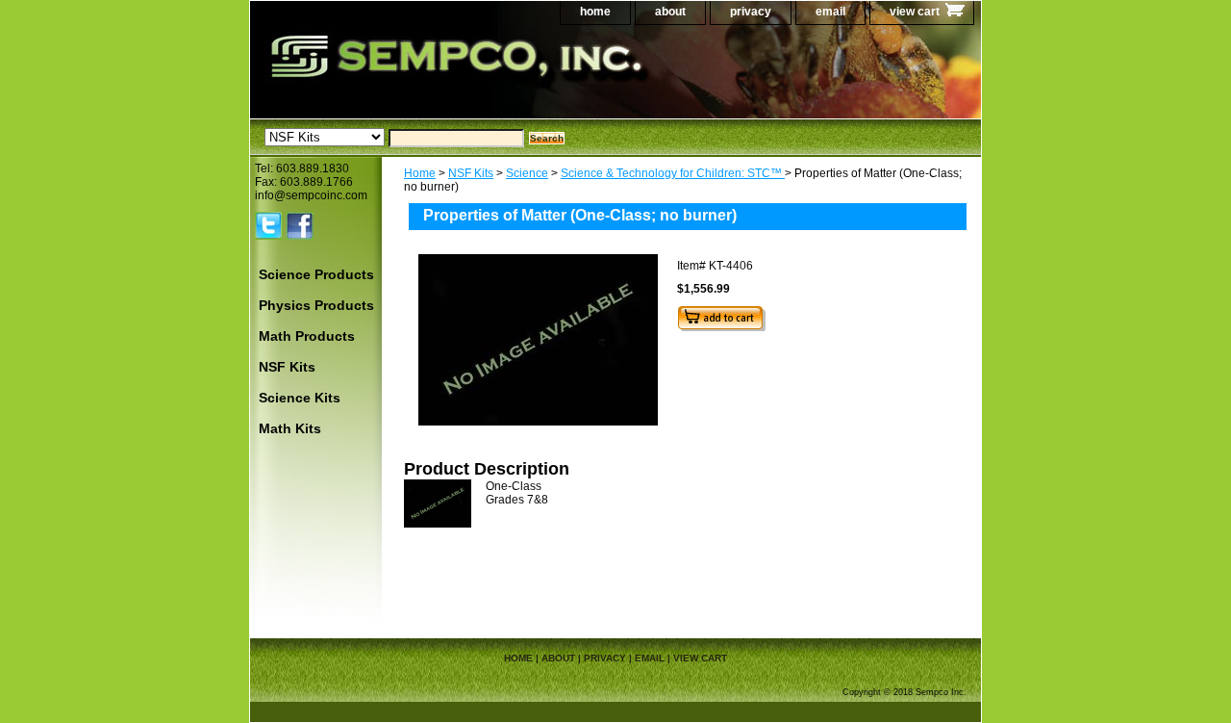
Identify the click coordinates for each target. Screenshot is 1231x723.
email (830, 11)
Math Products (307, 336)
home (595, 11)
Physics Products (316, 305)
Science (527, 173)
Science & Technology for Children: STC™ (673, 173)
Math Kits (290, 428)
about (670, 11)
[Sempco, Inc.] (490, 76)
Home (420, 173)
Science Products (316, 274)
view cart (915, 11)
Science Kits (299, 397)
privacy (750, 11)
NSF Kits (470, 173)
